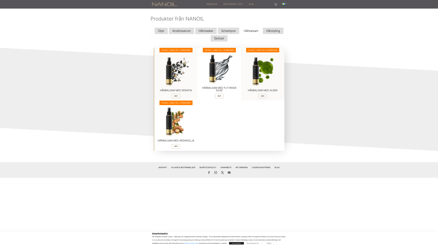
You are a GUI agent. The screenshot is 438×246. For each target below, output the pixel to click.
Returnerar (242, 167)
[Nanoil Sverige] (164, 4)
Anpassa (269, 243)
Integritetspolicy (160, 233)
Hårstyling (273, 31)
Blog (251, 4)
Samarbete (225, 167)
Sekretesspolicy (207, 167)
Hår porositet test (233, 4)
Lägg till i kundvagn (180, 50)
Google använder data (191, 243)
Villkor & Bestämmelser (183, 167)
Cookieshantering (261, 167)
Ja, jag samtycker (236, 243)
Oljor (161, 31)
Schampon (228, 31)
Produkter (211, 4)
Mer (176, 96)
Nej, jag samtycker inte (253, 243)
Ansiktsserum (181, 31)
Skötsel (219, 38)
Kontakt (163, 167)
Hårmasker (206, 31)
